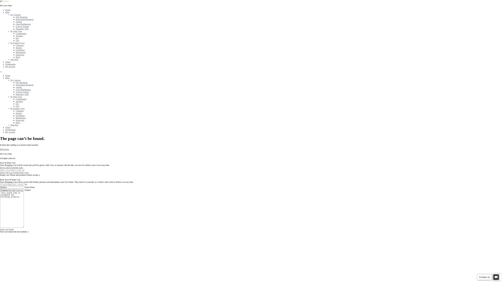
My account (10, 67)
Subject (28, 190)
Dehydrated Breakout (24, 19)
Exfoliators (20, 50)
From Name (30, 187)
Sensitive (19, 36)
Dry (17, 38)
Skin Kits (14, 59)
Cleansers (20, 45)
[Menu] (1, 71)
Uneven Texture (22, 26)
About (7, 62)
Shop (7, 12)
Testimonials (10, 64)
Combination (21, 33)
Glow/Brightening (23, 24)
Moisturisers (21, 52)
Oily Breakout (21, 17)
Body (18, 57)
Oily (17, 41)
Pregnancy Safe (22, 29)
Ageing (19, 22)
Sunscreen (20, 55)
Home (7, 10)
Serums (19, 48)
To (26, 184)
